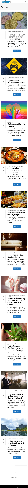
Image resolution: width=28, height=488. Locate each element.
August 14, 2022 (22, 210)
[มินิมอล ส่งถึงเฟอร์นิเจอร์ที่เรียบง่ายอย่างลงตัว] (14, 242)
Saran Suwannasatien (13, 31)
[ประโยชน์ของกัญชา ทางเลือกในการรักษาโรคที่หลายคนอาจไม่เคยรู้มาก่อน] (14, 332)
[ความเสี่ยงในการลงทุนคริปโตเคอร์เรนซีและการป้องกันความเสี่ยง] (14, 20)
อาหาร (15, 166)
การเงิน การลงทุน (20, 31)
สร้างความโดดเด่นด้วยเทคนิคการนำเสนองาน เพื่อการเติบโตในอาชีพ (15, 396)
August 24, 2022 (13, 32)
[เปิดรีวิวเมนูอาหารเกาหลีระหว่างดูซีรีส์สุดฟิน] (14, 199)
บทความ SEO (20, 121)
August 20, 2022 (10, 122)
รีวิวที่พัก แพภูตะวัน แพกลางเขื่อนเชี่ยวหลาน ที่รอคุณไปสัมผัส (16, 443)
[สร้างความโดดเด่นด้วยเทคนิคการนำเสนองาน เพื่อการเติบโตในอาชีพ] (14, 379)
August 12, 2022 (23, 252)
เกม (18, 77)
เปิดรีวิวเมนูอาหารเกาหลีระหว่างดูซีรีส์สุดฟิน (16, 214)
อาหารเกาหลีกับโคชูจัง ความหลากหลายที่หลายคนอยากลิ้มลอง (16, 170)
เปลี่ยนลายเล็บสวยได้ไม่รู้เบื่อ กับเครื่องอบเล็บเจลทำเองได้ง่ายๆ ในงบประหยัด (16, 302)
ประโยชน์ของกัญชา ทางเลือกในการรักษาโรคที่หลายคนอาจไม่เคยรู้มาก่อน (15, 349)
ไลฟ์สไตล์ (15, 252)
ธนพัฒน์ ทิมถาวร (11, 343)
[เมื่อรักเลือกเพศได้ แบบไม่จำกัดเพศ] (14, 110)
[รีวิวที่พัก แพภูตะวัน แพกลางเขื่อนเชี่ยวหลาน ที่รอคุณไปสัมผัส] (14, 427)
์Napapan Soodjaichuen (13, 121)
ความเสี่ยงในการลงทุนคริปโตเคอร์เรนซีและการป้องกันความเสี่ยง (16, 37)
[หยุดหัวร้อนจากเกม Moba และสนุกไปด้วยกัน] (14, 66)
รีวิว (18, 295)
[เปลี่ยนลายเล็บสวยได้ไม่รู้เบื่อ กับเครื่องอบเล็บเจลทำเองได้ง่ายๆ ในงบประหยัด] (14, 284)
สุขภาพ (16, 343)
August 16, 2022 (22, 166)
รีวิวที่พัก (16, 438)
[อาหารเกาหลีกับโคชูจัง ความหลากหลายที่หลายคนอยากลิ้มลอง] (14, 155)
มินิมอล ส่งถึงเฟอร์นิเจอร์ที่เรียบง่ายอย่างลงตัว (16, 256)
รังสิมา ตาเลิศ (11, 166)
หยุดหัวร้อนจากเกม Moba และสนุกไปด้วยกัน (16, 82)
